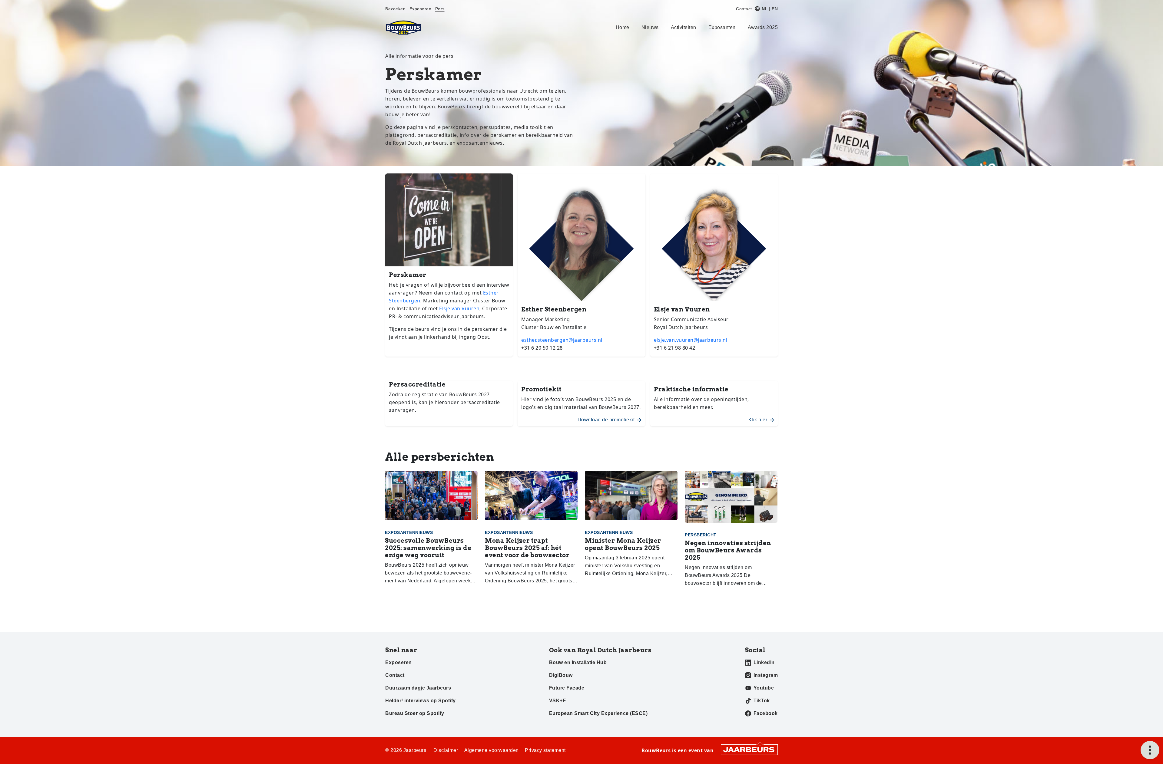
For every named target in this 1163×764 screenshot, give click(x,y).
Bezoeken (395, 8)
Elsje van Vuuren (459, 308)
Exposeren (420, 8)
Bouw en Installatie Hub (578, 662)
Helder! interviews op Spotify (420, 700)
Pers (440, 8)
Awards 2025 (763, 27)
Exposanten (722, 27)
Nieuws (650, 27)
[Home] (403, 27)
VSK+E (557, 700)
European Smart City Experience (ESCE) (598, 713)
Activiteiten (683, 27)
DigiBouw (561, 675)
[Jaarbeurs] (749, 749)
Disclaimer (445, 750)
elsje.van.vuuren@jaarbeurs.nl (690, 340)
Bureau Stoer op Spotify (414, 713)
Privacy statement (545, 750)
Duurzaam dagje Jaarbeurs (418, 687)
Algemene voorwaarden (491, 750)
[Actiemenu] (1150, 750)
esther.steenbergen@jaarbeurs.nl (561, 340)
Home (622, 27)
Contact (744, 8)
